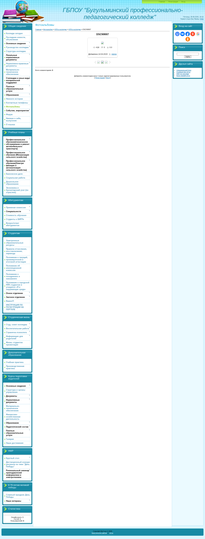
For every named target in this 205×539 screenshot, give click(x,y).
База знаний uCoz (183, 76)
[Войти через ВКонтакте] (182, 34)
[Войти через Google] (198, 34)
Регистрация (173, 2)
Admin (114, 54)
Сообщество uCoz (183, 72)
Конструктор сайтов (99, 533)
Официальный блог (183, 70)
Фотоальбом (48, 29)
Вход (183, 2)
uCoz (111, 533)
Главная (162, 2)
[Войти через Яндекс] (192, 34)
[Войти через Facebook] (187, 34)
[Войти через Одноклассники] (187, 39)
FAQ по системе (182, 74)
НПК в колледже (60, 29)
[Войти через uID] (177, 34)
